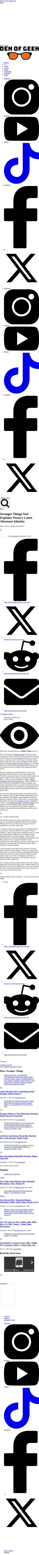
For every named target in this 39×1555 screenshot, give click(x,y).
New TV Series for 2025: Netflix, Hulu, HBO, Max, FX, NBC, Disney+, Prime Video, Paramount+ (18, 1224)
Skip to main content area (8, 1)
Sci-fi (10, 1067)
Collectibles (7, 71)
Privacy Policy (8, 1550)
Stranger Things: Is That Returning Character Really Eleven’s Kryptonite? (19, 1115)
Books (6, 70)
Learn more (3, 1283)
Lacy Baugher (20, 1120)
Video (6, 75)
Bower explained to (17, 780)
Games (6, 66)
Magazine (7, 73)
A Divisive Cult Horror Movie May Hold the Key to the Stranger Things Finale (18, 1137)
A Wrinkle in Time (22, 801)
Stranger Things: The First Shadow (18, 763)
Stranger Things (19, 754)
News (2, 509)
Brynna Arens (18, 1230)
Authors (6, 1318)
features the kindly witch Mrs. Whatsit (22, 803)
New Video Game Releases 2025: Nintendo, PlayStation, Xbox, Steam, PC (17, 1182)
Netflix (6, 1067)
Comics (6, 68)
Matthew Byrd (19, 1187)
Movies (6, 62)
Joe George (14, 536)
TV (5, 64)
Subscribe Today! (9, 1320)
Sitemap (6, 1552)
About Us (7, 1316)
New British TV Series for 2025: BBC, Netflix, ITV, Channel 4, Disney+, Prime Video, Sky (18, 1244)
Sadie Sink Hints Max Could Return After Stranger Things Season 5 (17, 1092)
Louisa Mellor (16, 1249)
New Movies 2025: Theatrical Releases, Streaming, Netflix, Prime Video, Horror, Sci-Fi (19, 1201)
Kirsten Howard (20, 1097)
